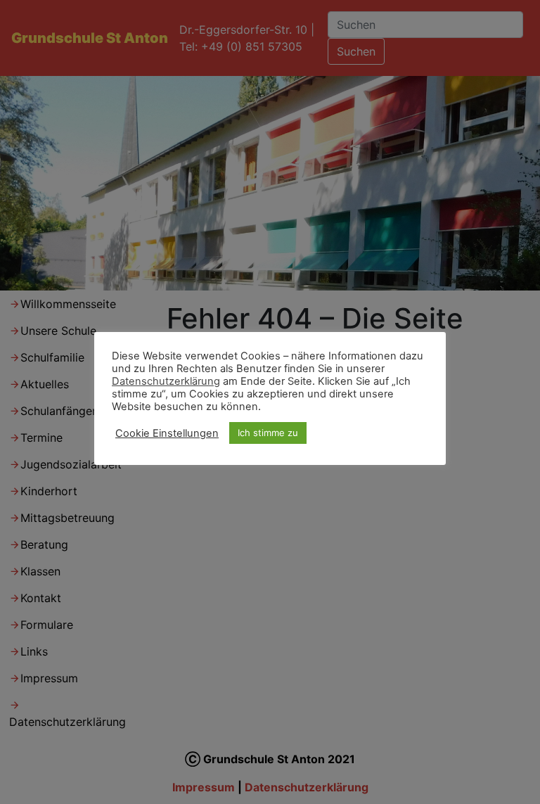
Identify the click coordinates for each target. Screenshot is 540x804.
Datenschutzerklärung (166, 381)
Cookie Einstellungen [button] (167, 433)
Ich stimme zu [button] (268, 432)
